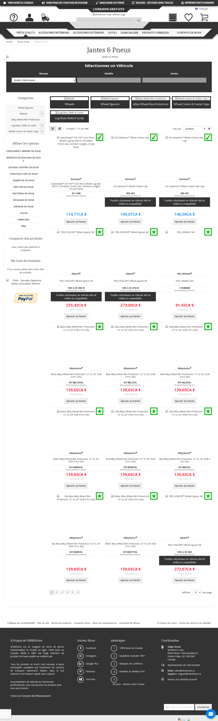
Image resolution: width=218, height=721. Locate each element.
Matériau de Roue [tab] (23, 193)
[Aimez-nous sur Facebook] (6, 705)
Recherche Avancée (61, 622)
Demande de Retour (129, 622)
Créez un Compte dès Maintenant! (30, 695)
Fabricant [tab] (24, 219)
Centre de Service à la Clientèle (195, 622)
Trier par (176, 128)
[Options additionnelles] (26, 294)
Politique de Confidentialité (21, 622)
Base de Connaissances (104, 622)
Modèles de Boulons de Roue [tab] (24, 159)
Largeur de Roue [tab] (24, 206)
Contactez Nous (82, 622)
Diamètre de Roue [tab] (23, 180)
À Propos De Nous (167, 622)
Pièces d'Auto (23, 41)
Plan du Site (43, 622)
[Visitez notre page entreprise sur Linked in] (9, 705)
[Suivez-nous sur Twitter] (7, 705)
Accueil (9, 41)
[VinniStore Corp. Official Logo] (109, 14)
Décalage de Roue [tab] (23, 199)
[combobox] (109, 20)
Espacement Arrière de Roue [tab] (23, 151)
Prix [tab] (23, 226)
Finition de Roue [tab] (24, 186)
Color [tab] (23, 213)
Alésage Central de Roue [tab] (23, 167)
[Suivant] (78, 592)
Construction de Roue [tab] (24, 173)
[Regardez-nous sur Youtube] (8, 705)
